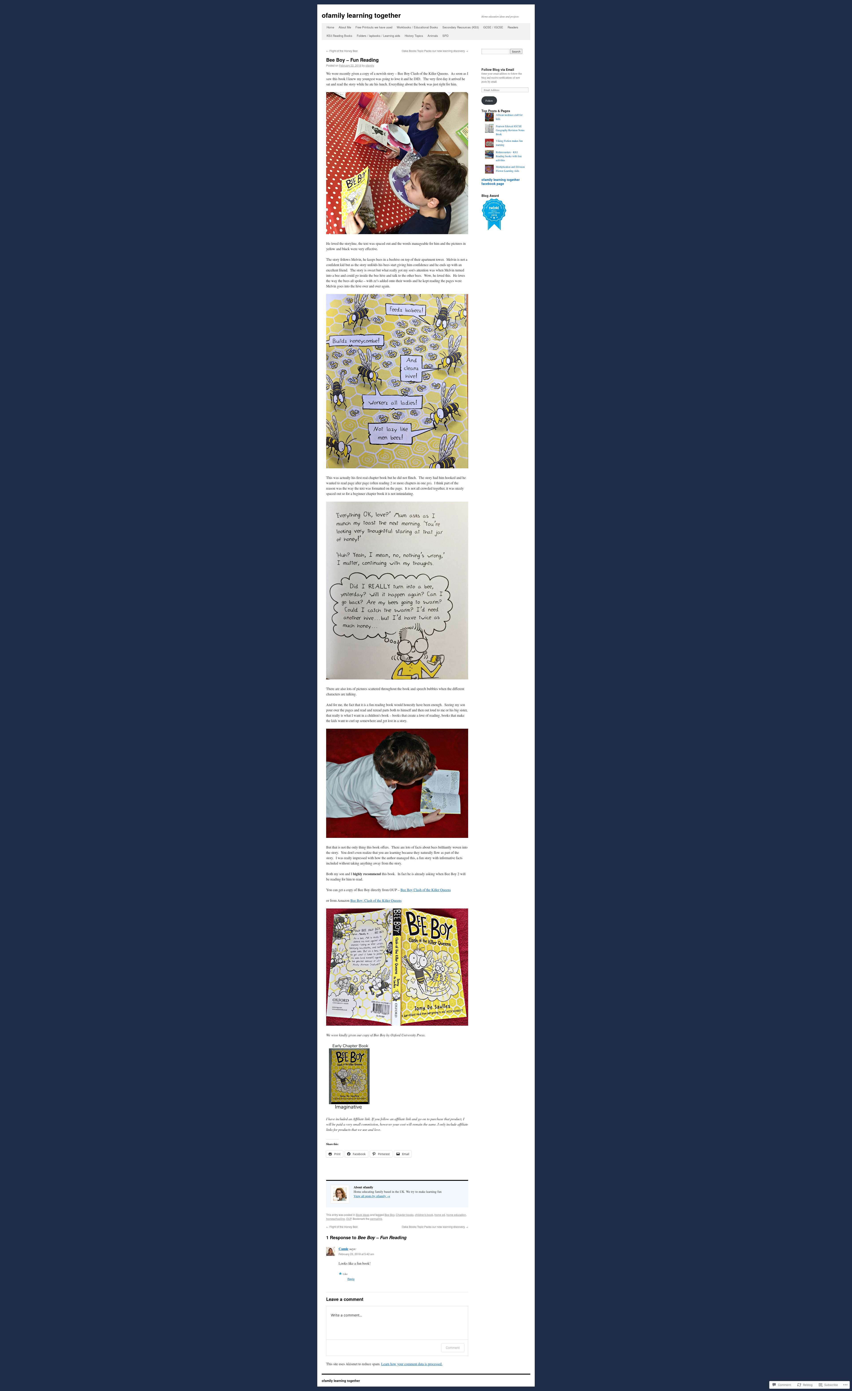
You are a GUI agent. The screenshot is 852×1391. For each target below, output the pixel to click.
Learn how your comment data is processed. (411, 1363)
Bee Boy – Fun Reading (352, 59)
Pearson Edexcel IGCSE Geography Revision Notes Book (510, 130)
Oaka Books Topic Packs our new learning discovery (435, 51)
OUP (348, 1219)
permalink (376, 1219)
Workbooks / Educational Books (417, 27)
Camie (343, 1248)
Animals (433, 36)
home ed (439, 1215)
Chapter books (405, 1215)
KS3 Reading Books (339, 36)
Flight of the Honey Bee (342, 51)
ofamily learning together (361, 15)
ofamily (369, 65)
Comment (453, 1347)
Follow (489, 100)
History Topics (414, 36)
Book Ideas (362, 1215)
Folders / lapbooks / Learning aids (378, 36)
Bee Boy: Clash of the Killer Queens (376, 900)
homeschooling (335, 1219)
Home (330, 27)
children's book (424, 1215)
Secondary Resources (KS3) (460, 27)
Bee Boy (389, 1215)
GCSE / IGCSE (493, 27)
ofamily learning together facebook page (500, 181)
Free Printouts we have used (373, 27)
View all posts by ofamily (372, 1196)
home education (456, 1215)
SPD (445, 36)
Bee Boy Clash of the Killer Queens (425, 889)
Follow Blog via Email (497, 69)
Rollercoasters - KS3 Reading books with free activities (509, 156)
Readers (513, 27)
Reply (351, 1279)
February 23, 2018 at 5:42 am (356, 1254)
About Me (345, 27)
